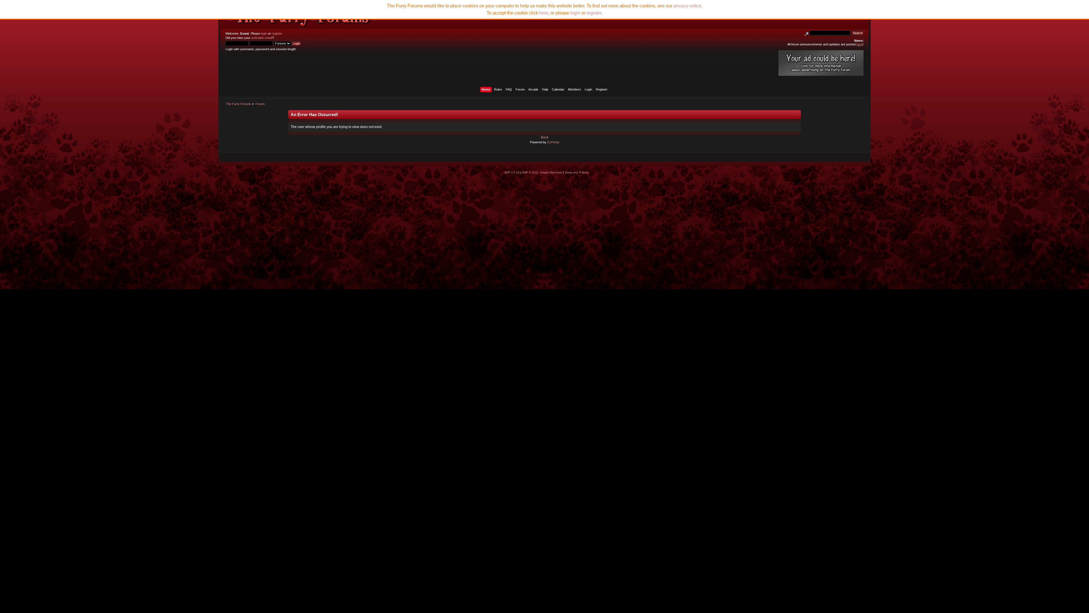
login (264, 33)
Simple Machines (551, 172)
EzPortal (553, 142)
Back (544, 137)
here (543, 13)
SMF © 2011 (530, 172)
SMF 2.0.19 (512, 172)
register (277, 33)
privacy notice (687, 5)
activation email (261, 37)
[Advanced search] (807, 33)
